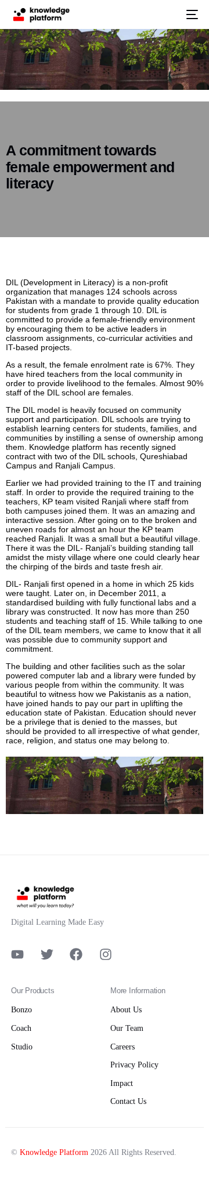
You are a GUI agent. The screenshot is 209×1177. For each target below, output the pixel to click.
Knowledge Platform (54, 1152)
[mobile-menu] (190, 14)
